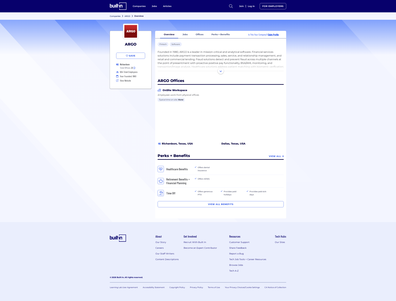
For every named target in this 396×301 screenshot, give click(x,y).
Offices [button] (199, 34)
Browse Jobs (236, 265)
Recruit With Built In (195, 242)
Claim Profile (273, 34)
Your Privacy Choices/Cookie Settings (242, 287)
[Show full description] (221, 71)
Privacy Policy (196, 287)
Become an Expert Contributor (200, 248)
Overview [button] (169, 34)
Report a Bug (236, 253)
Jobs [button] (185, 34)
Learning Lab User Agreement (124, 287)
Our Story (160, 242)
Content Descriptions (167, 259)
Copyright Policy (177, 287)
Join (241, 6)
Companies (139, 6)
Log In (251, 6)
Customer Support (239, 242)
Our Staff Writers (164, 253)
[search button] (231, 6)
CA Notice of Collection (275, 287)
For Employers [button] (273, 6)
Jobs (154, 6)
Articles (167, 6)
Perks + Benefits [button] (220, 34)
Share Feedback (237, 248)
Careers (159, 248)
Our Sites (280, 242)
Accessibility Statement (154, 287)
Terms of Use (214, 287)
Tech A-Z (234, 270)
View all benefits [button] (220, 204)
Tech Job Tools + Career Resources (247, 259)
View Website (125, 80)
